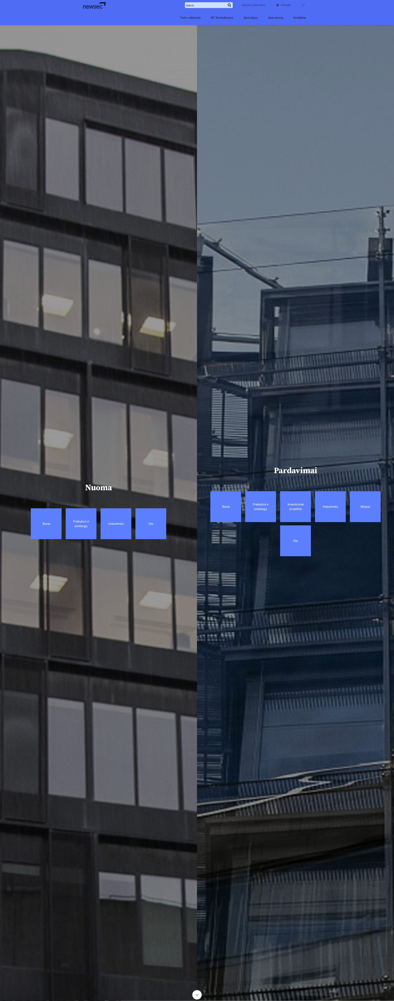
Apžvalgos (251, 17)
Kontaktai (299, 17)
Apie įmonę (275, 17)
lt (303, 5)
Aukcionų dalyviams (253, 5)
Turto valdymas (190, 17)
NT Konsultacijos (222, 17)
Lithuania (286, 5)
